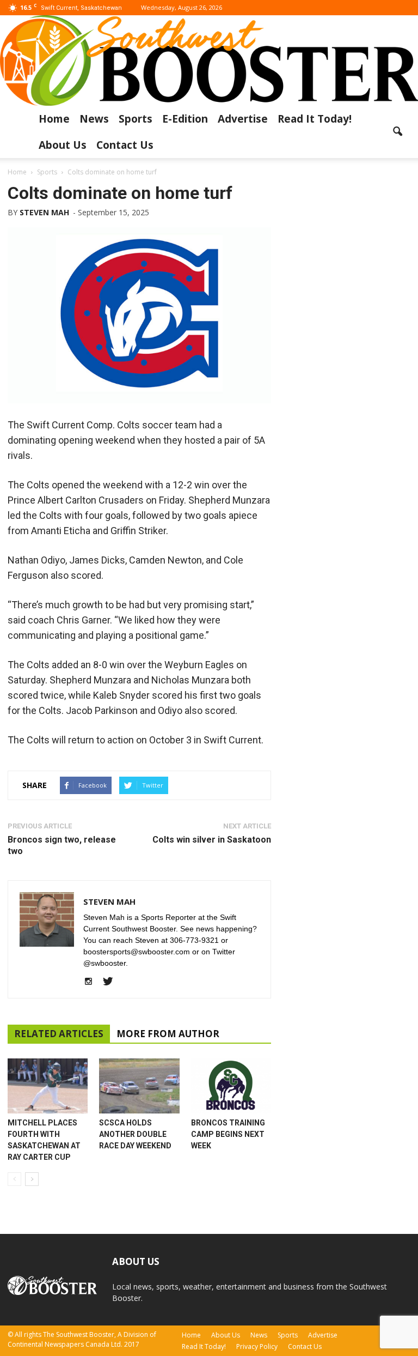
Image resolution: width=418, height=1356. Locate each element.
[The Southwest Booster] (209, 60)
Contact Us (124, 145)
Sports (135, 119)
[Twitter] (112, 982)
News (94, 119)
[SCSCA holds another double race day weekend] (139, 1085)
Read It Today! (315, 119)
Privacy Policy (257, 1346)
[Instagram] (92, 982)
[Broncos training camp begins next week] (231, 1085)
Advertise (243, 119)
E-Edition (185, 119)
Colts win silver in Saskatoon (211, 839)
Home (54, 119)
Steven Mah (44, 212)
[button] (397, 132)
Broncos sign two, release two (62, 845)
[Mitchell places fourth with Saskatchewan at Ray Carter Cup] (48, 1085)
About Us (63, 145)
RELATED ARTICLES (58, 1033)
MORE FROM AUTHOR (167, 1033)
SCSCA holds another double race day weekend (135, 1134)
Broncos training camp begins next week (228, 1134)
